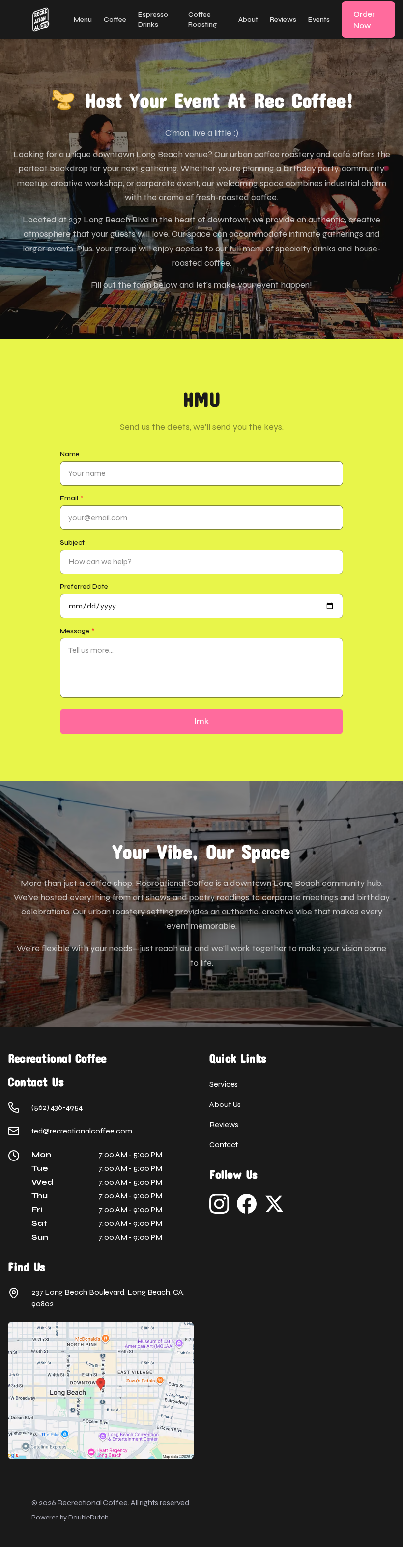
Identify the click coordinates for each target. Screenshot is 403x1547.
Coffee (115, 19)
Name (70, 454)
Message (77, 631)
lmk (202, 721)
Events (319, 19)
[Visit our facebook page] (247, 1204)
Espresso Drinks (153, 19)
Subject (72, 542)
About (248, 19)
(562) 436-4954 (57, 1107)
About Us (225, 1104)
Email (72, 498)
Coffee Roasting (202, 19)
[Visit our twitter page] (274, 1204)
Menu (83, 19)
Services (223, 1084)
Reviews (283, 19)
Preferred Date (84, 586)
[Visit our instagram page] (219, 1204)
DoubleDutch (88, 1517)
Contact (223, 1144)
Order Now (364, 19)
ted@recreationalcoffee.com (81, 1130)
